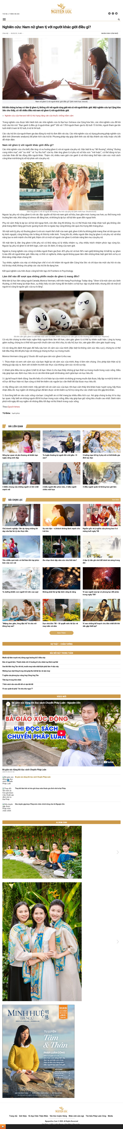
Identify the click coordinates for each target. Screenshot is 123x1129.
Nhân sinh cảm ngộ (109, 33)
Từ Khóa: (6, 413)
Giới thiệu (23, 1116)
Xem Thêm (61, 633)
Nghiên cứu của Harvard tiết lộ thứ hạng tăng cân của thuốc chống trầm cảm (39, 115)
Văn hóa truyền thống (58, 1116)
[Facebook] (113, 13)
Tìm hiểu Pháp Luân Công (96, 1116)
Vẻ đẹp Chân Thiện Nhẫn (38, 1116)
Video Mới (61, 696)
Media (110, 1116)
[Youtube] (116, 13)
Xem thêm (115, 500)
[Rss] (109, 13)
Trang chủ (13, 1116)
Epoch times (14, 406)
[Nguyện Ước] (61, 8)
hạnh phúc (16, 413)
